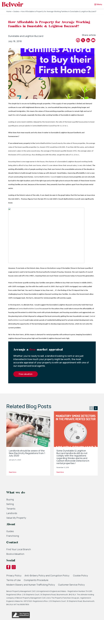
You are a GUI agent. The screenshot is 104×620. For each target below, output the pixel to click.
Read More (12, 472)
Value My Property (16, 517)
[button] (91, 408)
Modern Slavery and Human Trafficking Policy (30, 584)
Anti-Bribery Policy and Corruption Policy (47, 575)
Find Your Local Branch (18, 549)
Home (8, 11)
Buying (10, 499)
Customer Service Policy (71, 584)
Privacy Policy (13, 575)
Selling (10, 504)
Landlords (11, 513)
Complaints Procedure (36, 580)
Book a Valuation (15, 553)
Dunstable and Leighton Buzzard (25, 36)
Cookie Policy (80, 575)
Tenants (10, 508)
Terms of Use (13, 580)
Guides (16, 11)
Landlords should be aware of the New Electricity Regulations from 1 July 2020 (27, 453)
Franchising (12, 535)
